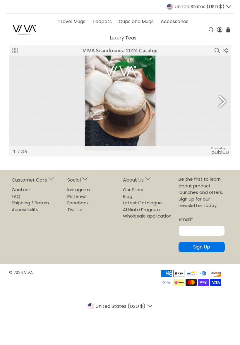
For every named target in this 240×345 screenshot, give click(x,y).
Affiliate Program (141, 209)
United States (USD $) (199, 6)
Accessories (174, 21)
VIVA (28, 272)
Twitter (75, 209)
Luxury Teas (123, 37)
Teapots (102, 21)
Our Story (133, 190)
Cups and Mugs (136, 21)
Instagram (78, 190)
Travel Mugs (71, 21)
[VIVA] (24, 30)
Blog (127, 196)
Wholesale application (147, 216)
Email (186, 219)
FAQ (16, 196)
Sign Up (201, 247)
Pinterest (77, 196)
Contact (21, 190)
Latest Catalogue (142, 203)
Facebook (78, 203)
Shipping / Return (30, 203)
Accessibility (25, 209)
